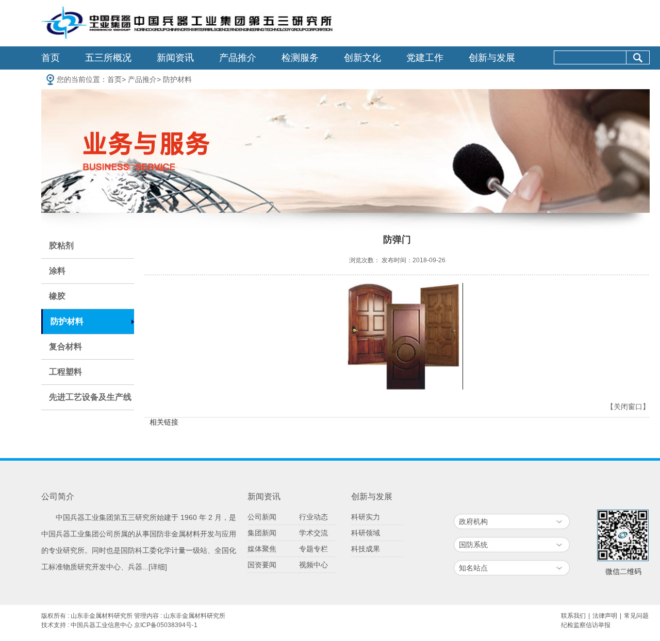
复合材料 (65, 346)
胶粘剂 (61, 245)
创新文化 (362, 58)
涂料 (57, 270)
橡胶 (57, 296)
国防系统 (473, 545)
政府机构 (473, 521)
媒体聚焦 (262, 549)
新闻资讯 (175, 58)
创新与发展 (492, 58)
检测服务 (300, 58)
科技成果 (365, 549)
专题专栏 (313, 549)
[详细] (157, 567)
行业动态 (313, 517)
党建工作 (424, 58)
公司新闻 (262, 517)
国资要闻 (262, 565)
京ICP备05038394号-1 (165, 625)
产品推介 (237, 58)
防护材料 (177, 79)
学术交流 (313, 533)
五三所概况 (108, 58)
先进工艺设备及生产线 (90, 397)
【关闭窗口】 (628, 407)
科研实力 (365, 517)
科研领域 (365, 533)
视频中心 (313, 565)
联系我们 (573, 615)
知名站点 (473, 568)
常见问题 (636, 615)
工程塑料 (65, 371)
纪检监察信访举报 (585, 625)
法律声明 (604, 615)
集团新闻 (262, 533)
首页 (50, 58)
